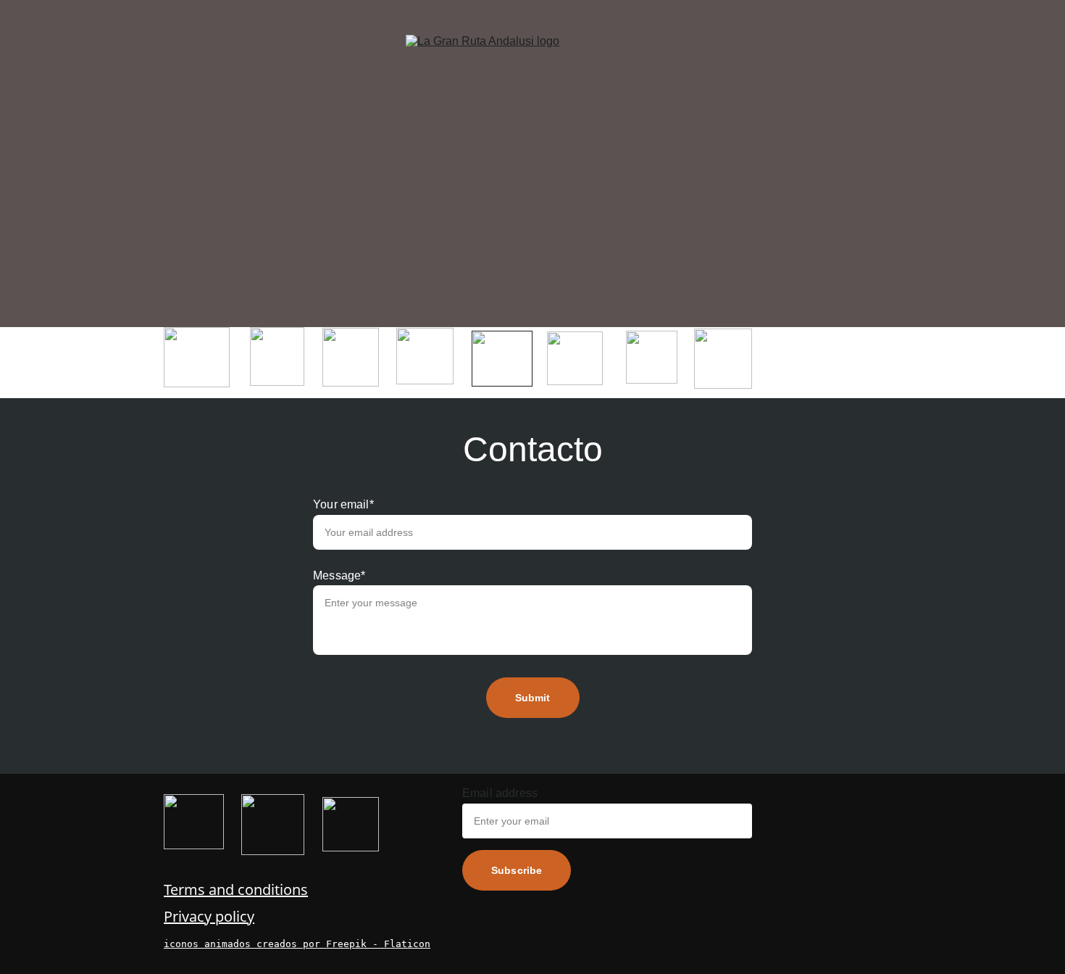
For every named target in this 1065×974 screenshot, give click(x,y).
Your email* (343, 504)
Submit (533, 697)
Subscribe (516, 870)
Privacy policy (209, 916)
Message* (339, 575)
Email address (500, 793)
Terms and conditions (236, 889)
